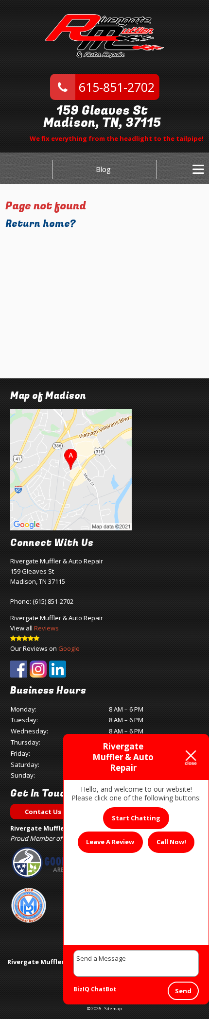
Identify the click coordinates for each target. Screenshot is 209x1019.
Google (69, 648)
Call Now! (171, 841)
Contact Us (43, 811)
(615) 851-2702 (53, 601)
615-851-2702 (115, 87)
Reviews (46, 628)
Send (183, 990)
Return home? (40, 224)
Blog (103, 169)
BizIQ (81, 989)
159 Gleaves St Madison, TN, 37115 (102, 117)
